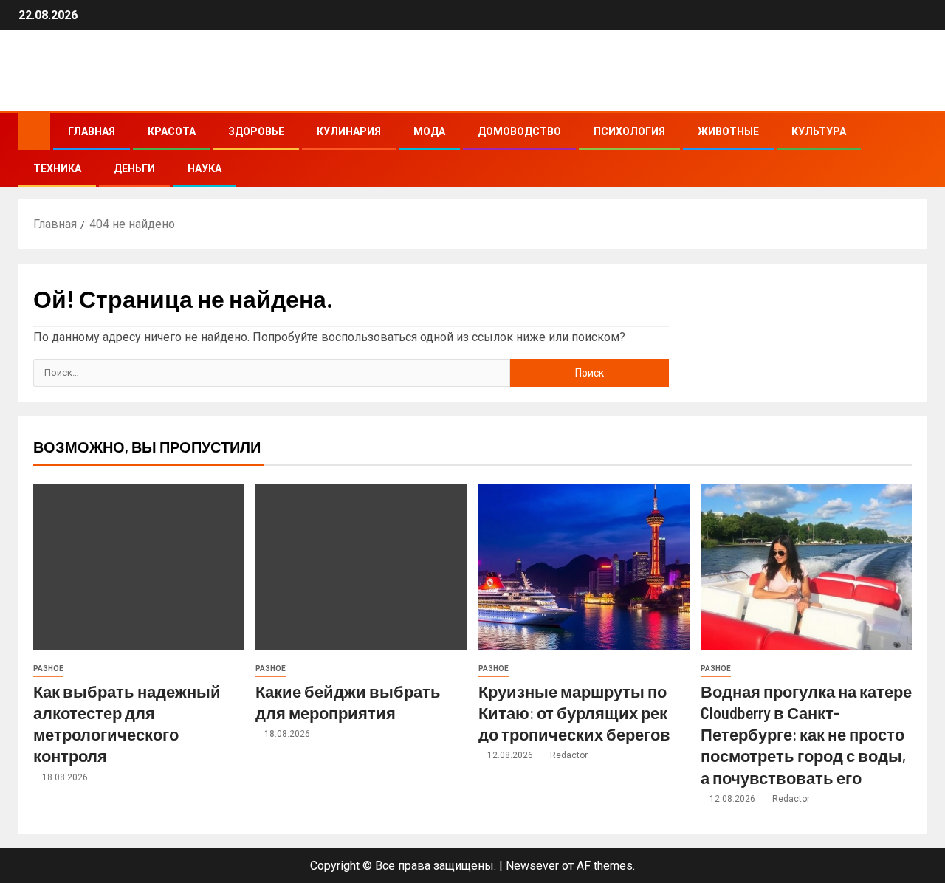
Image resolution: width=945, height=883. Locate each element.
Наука (204, 168)
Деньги (134, 168)
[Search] (913, 150)
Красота (172, 131)
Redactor (569, 755)
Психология (629, 131)
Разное (48, 668)
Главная (91, 131)
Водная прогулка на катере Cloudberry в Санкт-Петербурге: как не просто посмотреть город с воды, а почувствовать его (806, 734)
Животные (728, 131)
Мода (429, 131)
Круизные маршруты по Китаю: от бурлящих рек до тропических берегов (574, 712)
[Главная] (34, 130)
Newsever (532, 866)
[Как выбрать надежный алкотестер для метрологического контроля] (138, 567)
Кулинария (349, 131)
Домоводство (519, 131)
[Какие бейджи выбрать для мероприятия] (361, 567)
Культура (818, 131)
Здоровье (256, 131)
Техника (57, 168)
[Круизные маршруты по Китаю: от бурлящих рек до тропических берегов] (584, 567)
